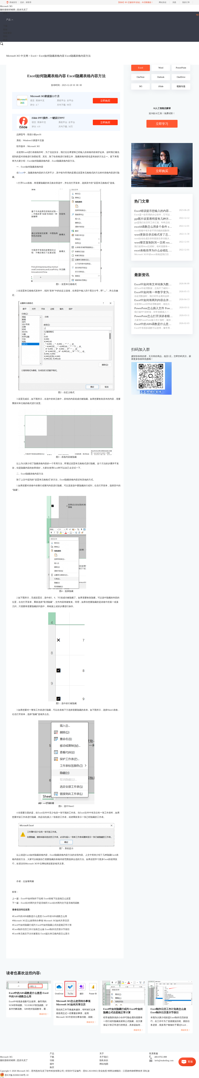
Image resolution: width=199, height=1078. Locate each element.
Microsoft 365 (23, 1071)
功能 (52, 1060)
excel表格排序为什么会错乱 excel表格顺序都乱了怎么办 (153, 250)
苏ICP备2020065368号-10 (16, 1075)
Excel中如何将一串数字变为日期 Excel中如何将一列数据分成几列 (153, 292)
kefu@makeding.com (164, 1060)
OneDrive (181, 77)
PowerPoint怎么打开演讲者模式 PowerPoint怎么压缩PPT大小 (153, 316)
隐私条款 (104, 1060)
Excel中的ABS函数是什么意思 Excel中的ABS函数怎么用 (39, 916)
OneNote (140, 77)
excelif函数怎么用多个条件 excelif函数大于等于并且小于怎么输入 (153, 226)
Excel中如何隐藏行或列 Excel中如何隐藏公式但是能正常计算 (42, 925)
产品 (8, 19)
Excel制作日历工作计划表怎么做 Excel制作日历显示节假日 (40, 929)
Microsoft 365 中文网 (17, 55)
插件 (52, 1064)
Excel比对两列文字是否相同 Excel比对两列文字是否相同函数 (50, 903)
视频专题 (181, 86)
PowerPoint (181, 68)
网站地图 (104, 1064)
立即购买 (105, 100)
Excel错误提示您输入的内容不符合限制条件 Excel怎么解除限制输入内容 (153, 210)
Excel (33, 55)
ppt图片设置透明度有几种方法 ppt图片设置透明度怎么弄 (153, 218)
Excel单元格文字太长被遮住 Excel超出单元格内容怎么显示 (40, 934)
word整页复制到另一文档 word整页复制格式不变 (153, 242)
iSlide (160, 86)
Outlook (160, 77)
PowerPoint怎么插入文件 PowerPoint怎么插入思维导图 (153, 308)
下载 (5, 26)
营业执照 (102, 1071)
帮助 (5, 36)
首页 (5, 13)
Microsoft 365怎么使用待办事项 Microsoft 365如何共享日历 (40, 920)
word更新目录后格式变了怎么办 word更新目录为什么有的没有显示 (153, 234)
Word (160, 68)
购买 (5, 40)
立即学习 (162, 123)
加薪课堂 (7, 33)
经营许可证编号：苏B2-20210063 (81, 1071)
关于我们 (104, 1057)
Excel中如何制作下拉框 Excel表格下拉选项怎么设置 (46, 898)
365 (140, 86)
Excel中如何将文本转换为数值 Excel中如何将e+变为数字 (153, 284)
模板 (5, 29)
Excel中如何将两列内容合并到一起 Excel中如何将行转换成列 (153, 300)
